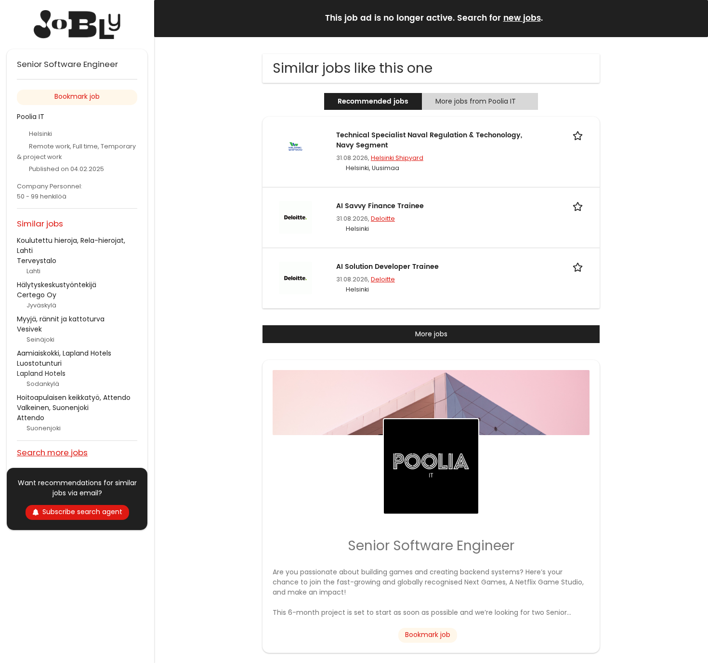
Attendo (30, 418)
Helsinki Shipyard (397, 158)
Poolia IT (30, 116)
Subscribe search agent (82, 512)
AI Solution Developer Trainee (387, 266)
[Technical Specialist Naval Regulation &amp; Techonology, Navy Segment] (295, 146)
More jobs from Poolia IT (475, 101)
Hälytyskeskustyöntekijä (56, 285)
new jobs (522, 18)
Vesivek (29, 329)
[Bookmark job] (579, 135)
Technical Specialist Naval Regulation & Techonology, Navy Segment (429, 140)
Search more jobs (52, 452)
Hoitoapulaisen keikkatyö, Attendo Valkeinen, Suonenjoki (74, 402)
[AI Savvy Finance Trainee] (295, 217)
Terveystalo (36, 260)
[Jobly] (77, 24)
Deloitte (383, 218)
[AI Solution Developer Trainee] (295, 277)
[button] (693, 18)
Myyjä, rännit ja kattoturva (61, 319)
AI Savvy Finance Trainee (380, 206)
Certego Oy (36, 295)
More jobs (431, 334)
